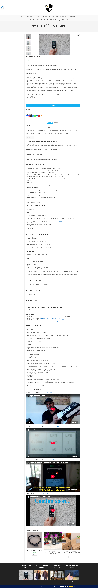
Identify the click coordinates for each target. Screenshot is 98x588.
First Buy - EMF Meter (26, 567)
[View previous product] (77, 35)
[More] (41, 116)
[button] (78, 35)
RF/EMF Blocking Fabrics (72, 567)
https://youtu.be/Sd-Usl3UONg (42, 493)
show (32, 137)
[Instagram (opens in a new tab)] (78, 0)
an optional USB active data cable (58, 221)
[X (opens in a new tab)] (75, 0)
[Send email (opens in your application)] (79, 0)
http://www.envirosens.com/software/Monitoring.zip (50, 318)
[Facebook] (27, 116)
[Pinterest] (39, 116)
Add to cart (53, 105)
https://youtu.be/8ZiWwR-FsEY (47, 392)
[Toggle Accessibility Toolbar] (2, 7)
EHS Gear (67, 551)
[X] (31, 116)
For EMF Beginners (44, 110)
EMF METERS (39, 110)
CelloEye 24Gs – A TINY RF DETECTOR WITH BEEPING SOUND (52, 553)
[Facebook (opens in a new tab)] (76, 0)
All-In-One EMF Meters (33, 110)
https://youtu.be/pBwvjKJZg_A (54, 426)
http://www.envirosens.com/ (71, 309)
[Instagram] (29, 116)
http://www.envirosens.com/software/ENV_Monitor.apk (58, 319)
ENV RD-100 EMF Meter (51, 28)
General (75, 551)
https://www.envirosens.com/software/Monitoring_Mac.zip (50, 321)
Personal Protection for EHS (41, 567)
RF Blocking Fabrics (72, 581)
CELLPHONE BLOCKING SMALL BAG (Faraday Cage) (71, 552)
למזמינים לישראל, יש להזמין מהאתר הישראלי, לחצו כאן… (36, 286)
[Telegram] (33, 116)
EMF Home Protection (56, 581)
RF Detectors (54, 551)
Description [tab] (50, 122)
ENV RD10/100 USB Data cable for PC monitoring (34, 550)
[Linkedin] (37, 116)
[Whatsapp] (35, 116)
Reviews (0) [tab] (56, 122)
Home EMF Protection (56, 567)
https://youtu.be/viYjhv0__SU (51, 459)
